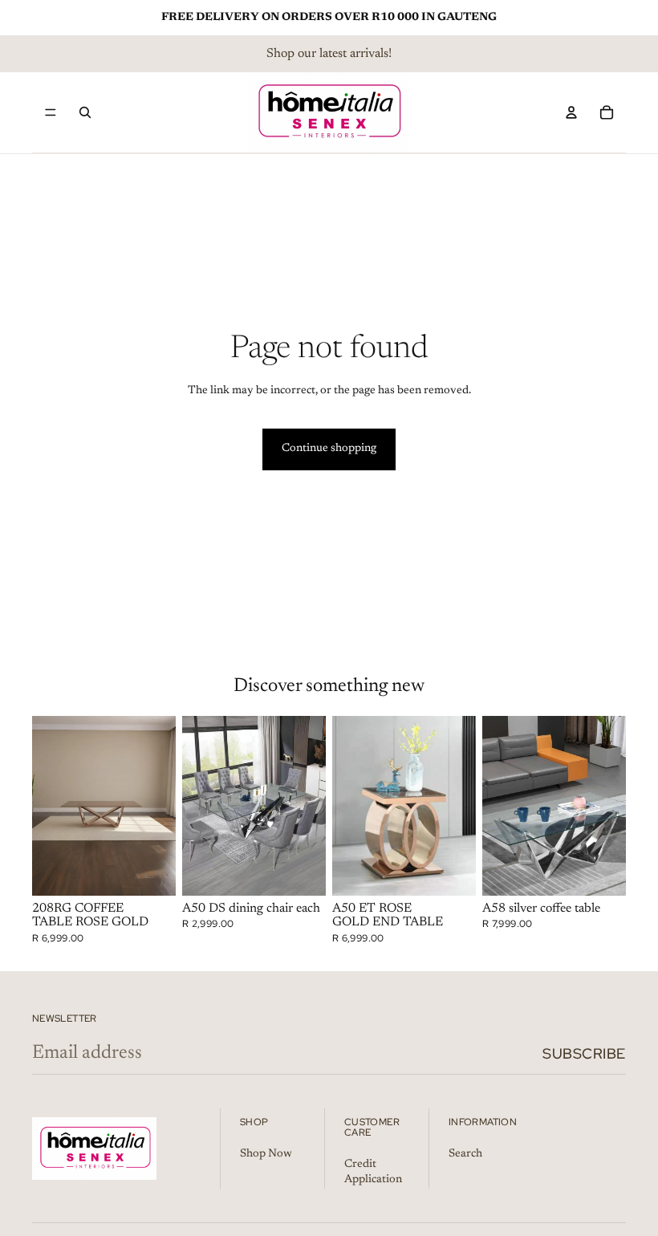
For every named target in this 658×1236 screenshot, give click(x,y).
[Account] (571, 112)
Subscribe (584, 1053)
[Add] (150, 870)
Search (465, 1154)
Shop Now (266, 1154)
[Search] (85, 112)
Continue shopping (329, 448)
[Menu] (50, 112)
